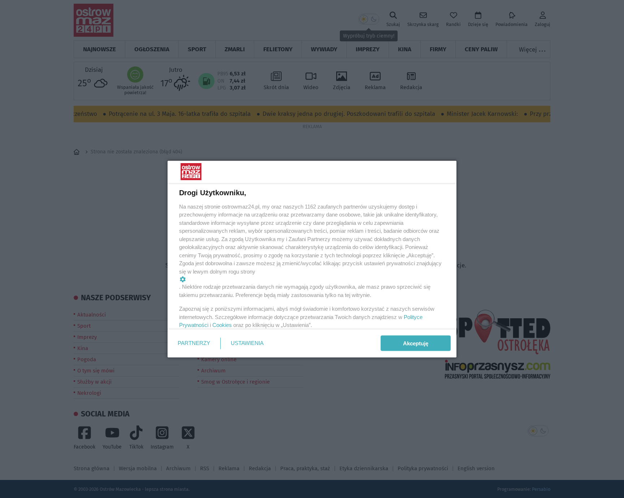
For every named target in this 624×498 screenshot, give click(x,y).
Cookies (222, 325)
